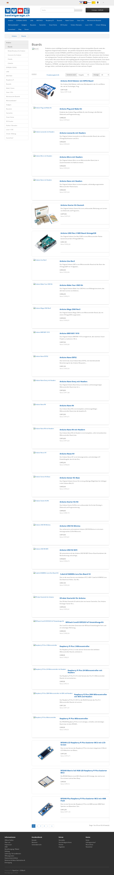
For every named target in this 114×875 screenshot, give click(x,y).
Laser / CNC (89, 25)
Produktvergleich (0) (53, 75)
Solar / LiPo (80, 20)
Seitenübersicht (36, 845)
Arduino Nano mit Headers (71, 181)
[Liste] (33, 74)
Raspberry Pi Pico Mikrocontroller (74, 718)
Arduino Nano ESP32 (68, 357)
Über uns (7, 842)
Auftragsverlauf (90, 842)
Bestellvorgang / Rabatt (12, 849)
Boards (23, 36)
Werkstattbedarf (13, 25)
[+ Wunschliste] (70, 200)
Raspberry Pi (50, 20)
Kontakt (34, 840)
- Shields (9, 59)
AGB (6, 847)
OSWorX (22, 870)
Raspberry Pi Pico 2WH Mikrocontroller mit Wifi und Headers (90, 695)
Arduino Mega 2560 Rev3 (70, 309)
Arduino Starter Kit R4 (69, 502)
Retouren (34, 842)
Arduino (10, 20)
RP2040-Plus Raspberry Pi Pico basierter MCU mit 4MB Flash (83, 799)
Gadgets (24, 25)
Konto (87, 840)
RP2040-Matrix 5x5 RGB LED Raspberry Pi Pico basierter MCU (84, 771)
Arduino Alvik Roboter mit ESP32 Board (77, 81)
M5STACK (40, 20)
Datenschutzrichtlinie (11, 858)
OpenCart (15, 870)
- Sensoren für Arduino (13, 55)
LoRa (31, 20)
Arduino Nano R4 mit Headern (72, 429)
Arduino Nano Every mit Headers (73, 381)
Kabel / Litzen (69, 20)
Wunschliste (89, 845)
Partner (61, 845)
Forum (27, 29)
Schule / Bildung (101, 25)
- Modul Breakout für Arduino (15, 51)
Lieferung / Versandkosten (13, 854)
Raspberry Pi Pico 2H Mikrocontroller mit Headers (85, 671)
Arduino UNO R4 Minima (70, 526)
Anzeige (96, 75)
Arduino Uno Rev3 (67, 261)
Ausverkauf (11, 29)
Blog (19, 29)
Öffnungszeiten (9, 856)
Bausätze (33, 25)
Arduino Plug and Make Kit (71, 109)
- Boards (9, 47)
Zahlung (7, 851)
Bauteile (59, 20)
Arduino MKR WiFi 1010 (69, 333)
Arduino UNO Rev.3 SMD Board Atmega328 (78, 233)
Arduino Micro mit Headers (71, 157)
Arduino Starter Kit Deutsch (72, 205)
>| (52, 826)
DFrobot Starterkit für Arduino (73, 598)
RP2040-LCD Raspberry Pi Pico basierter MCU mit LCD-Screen (83, 743)
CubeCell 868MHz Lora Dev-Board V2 (75, 574)
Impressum (8, 845)
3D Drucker (63, 25)
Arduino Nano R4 (67, 405)
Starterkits (42, 25)
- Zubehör (9, 63)
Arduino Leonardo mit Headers (73, 133)
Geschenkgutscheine (65, 842)
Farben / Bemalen (76, 25)
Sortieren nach (71, 75)
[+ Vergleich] (96, 200)
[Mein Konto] (103, 2)
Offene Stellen (9, 840)
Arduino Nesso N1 (67, 454)
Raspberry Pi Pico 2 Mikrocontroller (75, 646)
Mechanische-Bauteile (94, 20)
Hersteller (62, 840)
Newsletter (89, 847)
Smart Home (53, 25)
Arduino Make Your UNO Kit (71, 285)
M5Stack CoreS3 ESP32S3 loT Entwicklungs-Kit (85, 622)
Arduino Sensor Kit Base (70, 478)
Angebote (62, 847)
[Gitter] (35, 74)
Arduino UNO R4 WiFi (68, 550)
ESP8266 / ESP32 (21, 20)
